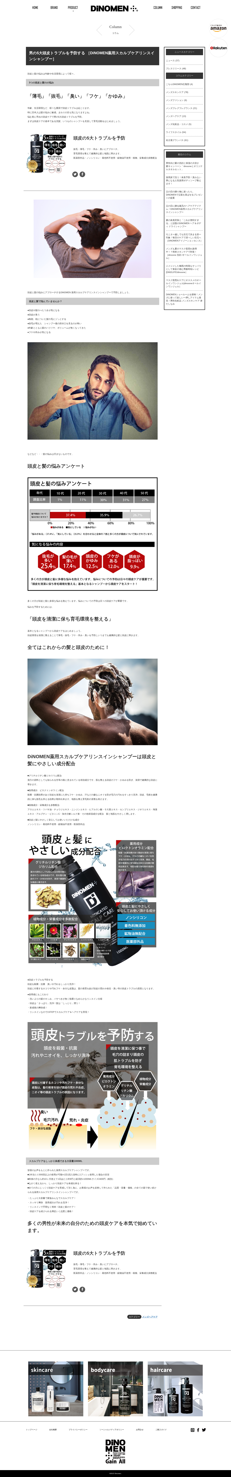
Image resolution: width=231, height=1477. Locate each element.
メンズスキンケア (175, 92)
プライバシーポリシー (78, 1430)
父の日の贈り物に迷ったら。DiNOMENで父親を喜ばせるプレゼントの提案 (184, 194)
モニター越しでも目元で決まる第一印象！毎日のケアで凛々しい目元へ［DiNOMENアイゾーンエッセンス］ (184, 237)
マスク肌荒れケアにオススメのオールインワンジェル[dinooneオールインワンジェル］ (183, 283)
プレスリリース (173, 68)
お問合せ (139, 1430)
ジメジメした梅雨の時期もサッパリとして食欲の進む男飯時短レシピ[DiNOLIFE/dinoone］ (183, 269)
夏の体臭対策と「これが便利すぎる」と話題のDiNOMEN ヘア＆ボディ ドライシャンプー (183, 223)
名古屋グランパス (175, 140)
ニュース (170, 60)
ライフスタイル (173, 132)
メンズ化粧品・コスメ (177, 124)
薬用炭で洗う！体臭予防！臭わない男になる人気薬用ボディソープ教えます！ (183, 180)
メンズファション (175, 100)
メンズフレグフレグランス (179, 108)
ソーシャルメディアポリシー (111, 1430)
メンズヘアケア (150, 1317)
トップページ (31, 1430)
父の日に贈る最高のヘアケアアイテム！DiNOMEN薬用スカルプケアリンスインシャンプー (184, 209)
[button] (73, 7)
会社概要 (53, 1430)
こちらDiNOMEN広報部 (177, 84)
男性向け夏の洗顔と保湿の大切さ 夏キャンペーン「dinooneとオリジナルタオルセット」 (184, 166)
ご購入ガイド (161, 1430)
